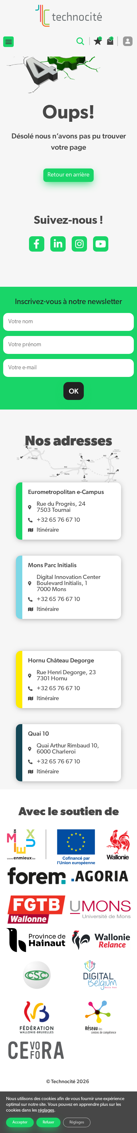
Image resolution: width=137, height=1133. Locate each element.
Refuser (48, 1122)
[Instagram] (79, 244)
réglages (46, 1110)
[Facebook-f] (36, 244)
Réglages (76, 1122)
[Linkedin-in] (58, 244)
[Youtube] (100, 244)
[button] (8, 41)
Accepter (19, 1122)
